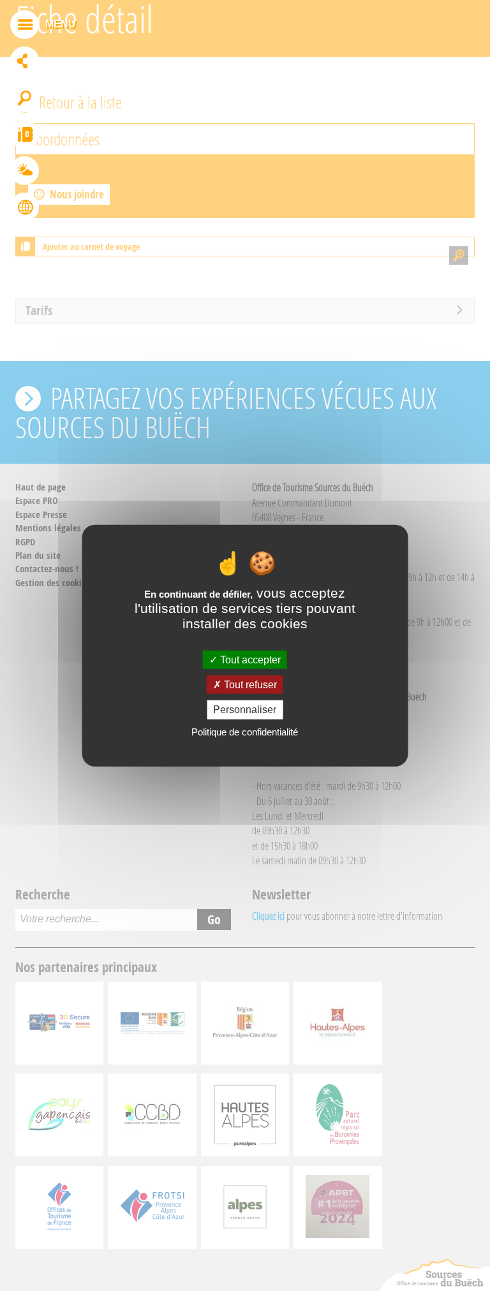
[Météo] (24, 172)
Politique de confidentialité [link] (244, 731)
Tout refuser (249, 684)
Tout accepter (249, 659)
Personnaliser (244, 709)
